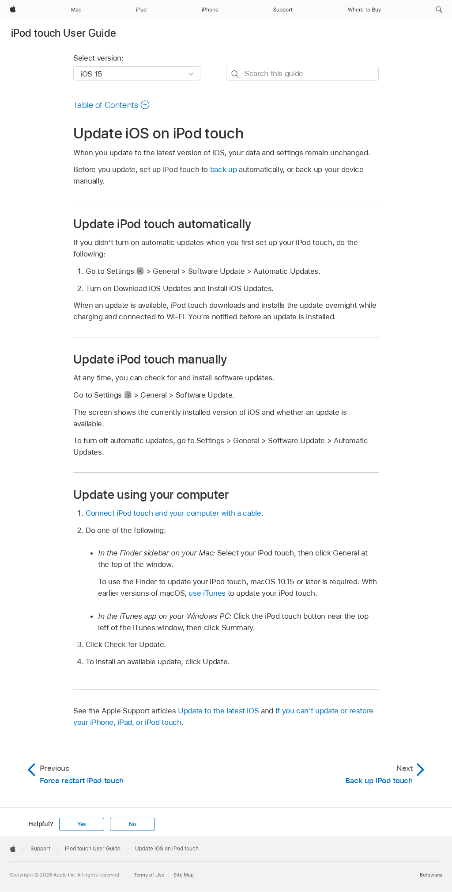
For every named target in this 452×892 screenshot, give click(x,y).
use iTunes (206, 593)
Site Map (183, 875)
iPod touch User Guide (64, 33)
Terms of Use (149, 875)
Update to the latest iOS (218, 710)
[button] (439, 9)
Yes (81, 824)
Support (40, 849)
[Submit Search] (235, 74)
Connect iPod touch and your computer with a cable (173, 513)
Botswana (431, 875)
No (132, 824)
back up (223, 169)
